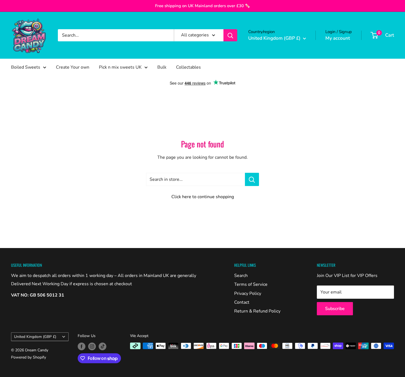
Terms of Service (251, 284)
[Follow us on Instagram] (92, 346)
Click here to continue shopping (202, 197)
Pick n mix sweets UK (120, 67)
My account (337, 38)
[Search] (230, 35)
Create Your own (72, 67)
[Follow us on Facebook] (81, 346)
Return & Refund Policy (257, 311)
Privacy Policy (247, 293)
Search (241, 276)
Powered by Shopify (28, 357)
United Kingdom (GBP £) (35, 336)
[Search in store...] (252, 179)
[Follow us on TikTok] (102, 346)
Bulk (161, 67)
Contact (241, 302)
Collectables (188, 67)
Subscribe (335, 309)
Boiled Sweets (25, 67)
